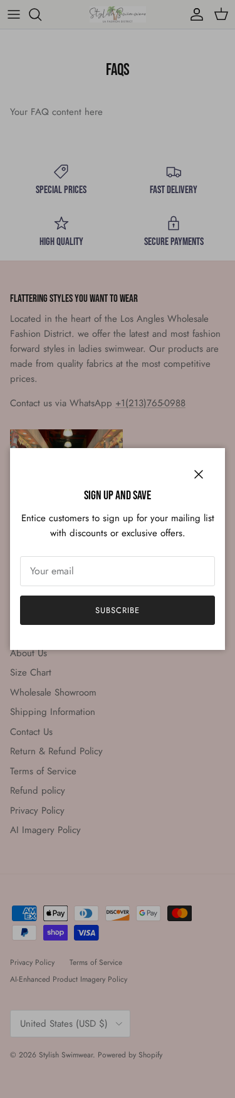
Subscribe (117, 610)
